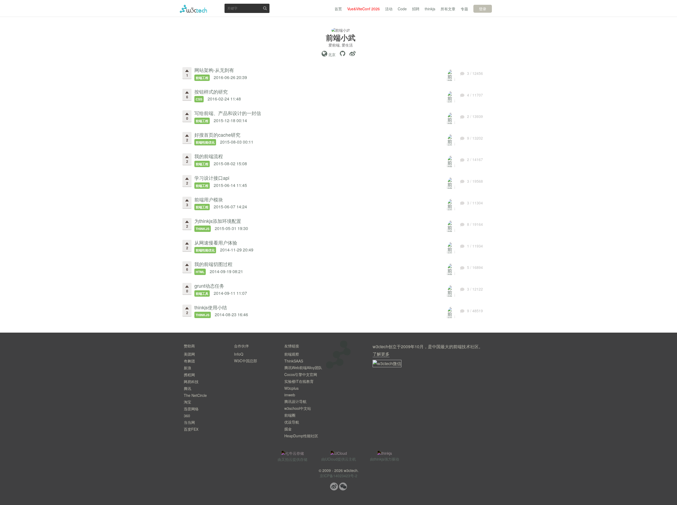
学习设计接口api (211, 177)
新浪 (187, 367)
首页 (338, 8)
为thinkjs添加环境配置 (217, 220)
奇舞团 (189, 361)
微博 (334, 486)
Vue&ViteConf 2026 (363, 8)
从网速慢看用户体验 (215, 242)
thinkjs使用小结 (210, 307)
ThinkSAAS (293, 361)
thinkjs (430, 8)
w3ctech (193, 9)
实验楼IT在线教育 (299, 381)
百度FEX (191, 429)
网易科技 (191, 381)
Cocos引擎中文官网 (300, 374)
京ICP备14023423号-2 (338, 475)
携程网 (189, 374)
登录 (482, 8)
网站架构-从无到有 (214, 69)
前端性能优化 (205, 142)
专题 (464, 8)
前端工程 (202, 77)
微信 (343, 486)
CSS (199, 99)
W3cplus (291, 388)
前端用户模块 (208, 199)
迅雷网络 (191, 408)
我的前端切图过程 (213, 263)
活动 (388, 8)
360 (187, 415)
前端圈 (289, 415)
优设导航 (291, 422)
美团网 (189, 354)
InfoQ (238, 354)
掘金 (288, 428)
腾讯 (187, 388)
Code (402, 8)
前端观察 (291, 354)
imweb (289, 394)
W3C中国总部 (245, 360)
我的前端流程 (208, 156)
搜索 (265, 8)
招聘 (415, 8)
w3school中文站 (297, 408)
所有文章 (448, 8)
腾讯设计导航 (295, 401)
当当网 (189, 422)
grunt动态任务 (209, 285)
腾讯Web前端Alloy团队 (303, 367)
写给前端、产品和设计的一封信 (227, 112)
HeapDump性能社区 (301, 435)
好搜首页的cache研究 (217, 134)
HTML (200, 271)
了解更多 (381, 354)
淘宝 (187, 402)
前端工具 (202, 293)
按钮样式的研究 (211, 91)
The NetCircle (195, 395)
